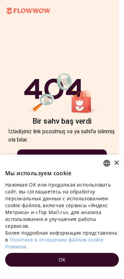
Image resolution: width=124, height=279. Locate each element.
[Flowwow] (28, 11)
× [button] (116, 163)
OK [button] (62, 259)
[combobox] (106, 163)
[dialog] (62, 217)
